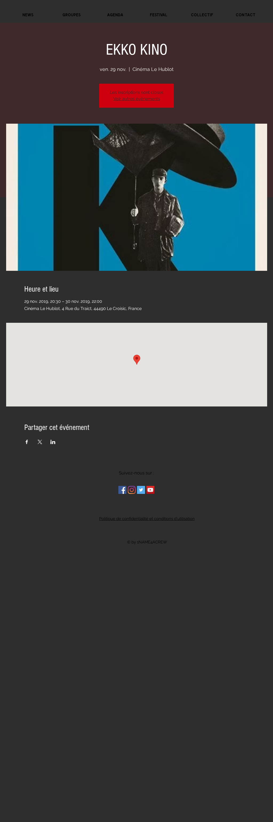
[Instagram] (132, 490)
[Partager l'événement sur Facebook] (26, 442)
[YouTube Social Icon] (150, 490)
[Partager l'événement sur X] (39, 442)
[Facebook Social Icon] (122, 490)
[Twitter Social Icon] (141, 490)
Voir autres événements (136, 98)
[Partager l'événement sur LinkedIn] (52, 442)
